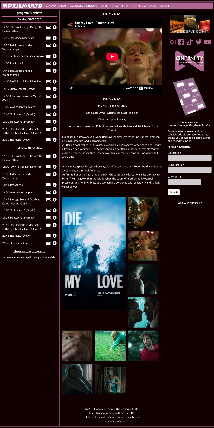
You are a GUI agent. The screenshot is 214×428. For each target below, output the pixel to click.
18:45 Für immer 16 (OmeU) (18, 114)
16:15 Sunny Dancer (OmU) (18, 89)
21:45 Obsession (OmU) (16, 243)
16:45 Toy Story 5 (12, 185)
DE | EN (164, 6)
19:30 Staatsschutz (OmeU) (18, 121)
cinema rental (56, 6)
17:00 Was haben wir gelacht (19, 192)
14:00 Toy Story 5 (12, 63)
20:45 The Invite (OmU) (16, 235)
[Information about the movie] (55, 28)
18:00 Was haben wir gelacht (19, 107)
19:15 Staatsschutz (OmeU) (18, 217)
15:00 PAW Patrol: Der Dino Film (21, 166)
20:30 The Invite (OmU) (16, 139)
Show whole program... (29, 251)
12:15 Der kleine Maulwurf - (19, 38)
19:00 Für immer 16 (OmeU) (18, 210)
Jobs (104, 6)
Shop (125, 6)
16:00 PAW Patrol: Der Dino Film (21, 81)
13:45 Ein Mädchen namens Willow (23, 56)
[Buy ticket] (47, 28)
